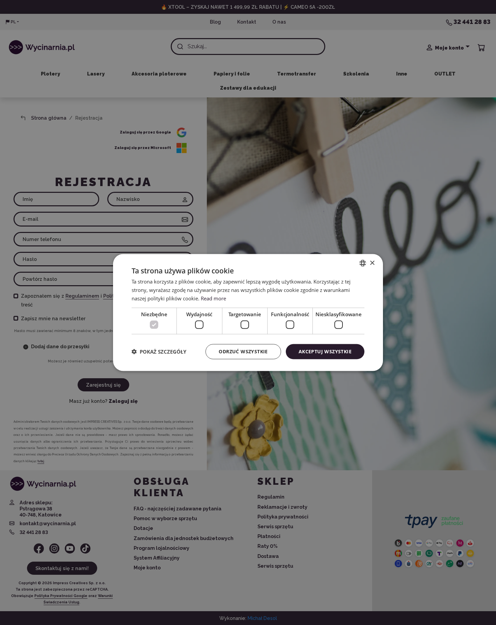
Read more (213, 298)
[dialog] (248, 312)
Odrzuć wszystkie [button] (243, 351)
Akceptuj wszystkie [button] (325, 351)
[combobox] (362, 263)
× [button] (372, 262)
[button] (159, 351)
